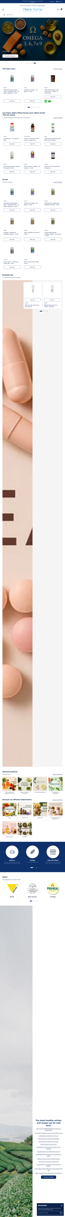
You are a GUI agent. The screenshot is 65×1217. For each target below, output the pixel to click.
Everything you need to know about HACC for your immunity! (49, 1147)
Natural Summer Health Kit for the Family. (48, 1141)
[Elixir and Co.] (32, 888)
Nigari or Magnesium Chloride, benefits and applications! (48, 1173)
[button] (61, 9)
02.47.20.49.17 (41, 5)
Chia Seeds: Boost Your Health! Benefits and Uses (48, 1151)
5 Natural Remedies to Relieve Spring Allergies (48, 1138)
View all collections (58, 774)
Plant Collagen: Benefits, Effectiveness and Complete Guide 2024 (48, 1169)
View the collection (10, 56)
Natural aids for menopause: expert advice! (48, 1161)
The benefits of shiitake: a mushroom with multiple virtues (48, 1133)
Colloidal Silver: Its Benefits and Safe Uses (48, 1136)
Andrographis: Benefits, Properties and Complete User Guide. (48, 1155)
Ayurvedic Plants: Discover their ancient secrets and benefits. (48, 1165)
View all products (58, 69)
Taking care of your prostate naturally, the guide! (48, 1158)
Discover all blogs (48, 1177)
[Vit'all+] (12, 888)
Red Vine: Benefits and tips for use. (48, 1144)
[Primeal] (53, 888)
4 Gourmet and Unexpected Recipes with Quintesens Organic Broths (48, 1129)
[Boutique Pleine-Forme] (32, 10)
